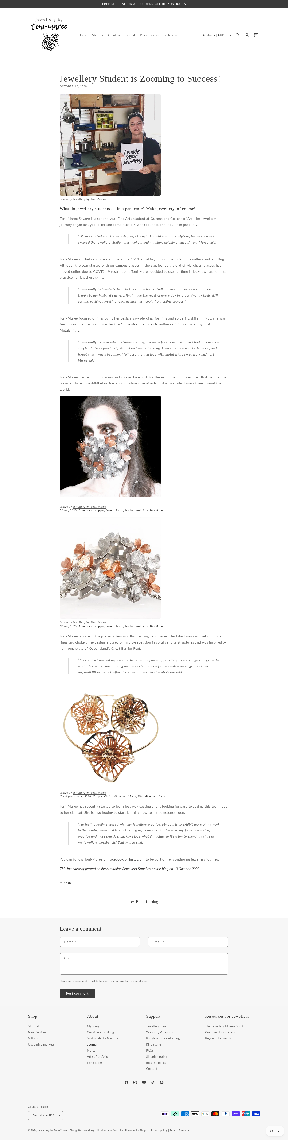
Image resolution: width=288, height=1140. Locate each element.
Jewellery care (156, 1026)
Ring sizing (153, 1044)
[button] (97, 35)
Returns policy (156, 1062)
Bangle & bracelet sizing (163, 1038)
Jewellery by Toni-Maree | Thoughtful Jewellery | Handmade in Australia (80, 1130)
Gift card (34, 1038)
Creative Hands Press (220, 1032)
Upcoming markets (41, 1044)
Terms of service (179, 1130)
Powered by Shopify (137, 1130)
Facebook (116, 859)
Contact (151, 1068)
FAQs (149, 1050)
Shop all (33, 1026)
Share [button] (68, 883)
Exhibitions (95, 1062)
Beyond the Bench (218, 1038)
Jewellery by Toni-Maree (89, 199)
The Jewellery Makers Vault (224, 1026)
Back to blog (147, 901)
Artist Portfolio (97, 1056)
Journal (92, 1044)
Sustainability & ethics (102, 1038)
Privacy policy (159, 1130)
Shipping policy (157, 1056)
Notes (91, 1050)
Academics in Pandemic (139, 324)
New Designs (37, 1032)
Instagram (137, 859)
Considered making (100, 1032)
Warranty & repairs (159, 1032)
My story (93, 1026)
